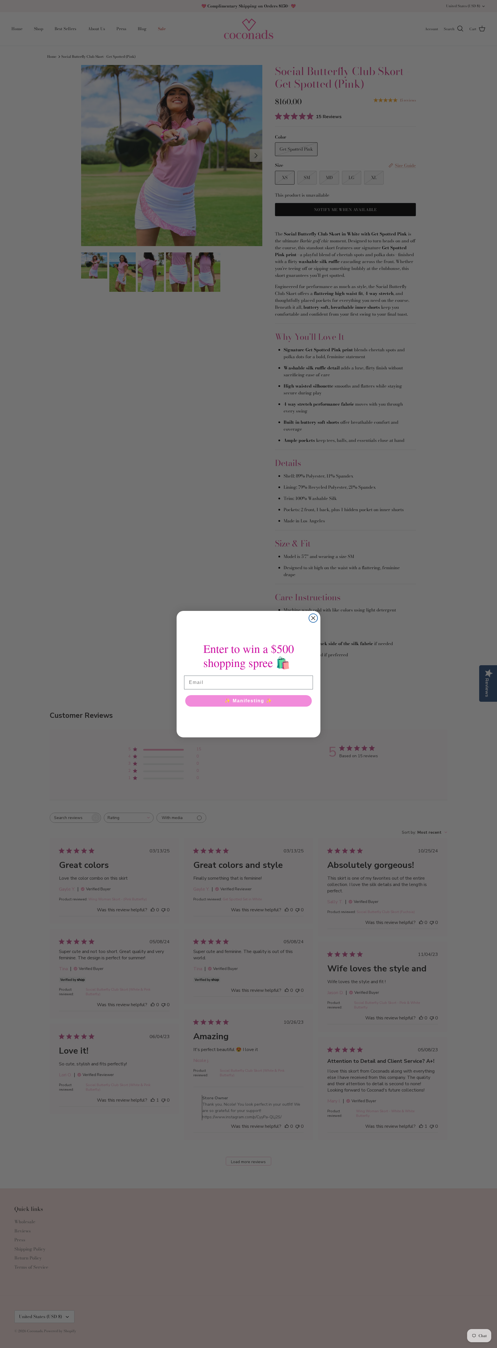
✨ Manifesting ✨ (248, 700)
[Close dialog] (313, 618)
